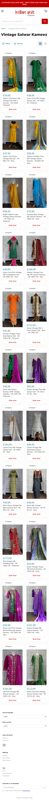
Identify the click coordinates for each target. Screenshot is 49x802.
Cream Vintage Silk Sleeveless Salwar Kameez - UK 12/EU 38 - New (36, 450)
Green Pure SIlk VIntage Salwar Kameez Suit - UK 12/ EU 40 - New (36, 693)
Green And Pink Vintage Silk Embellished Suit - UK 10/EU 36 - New (12, 274)
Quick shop (12, 109)
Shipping (5, 755)
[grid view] (40, 43)
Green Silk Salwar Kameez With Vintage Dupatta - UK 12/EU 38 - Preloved (12, 392)
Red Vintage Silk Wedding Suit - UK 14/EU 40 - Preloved (11, 563)
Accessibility (6, 776)
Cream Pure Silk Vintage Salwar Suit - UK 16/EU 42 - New (12, 449)
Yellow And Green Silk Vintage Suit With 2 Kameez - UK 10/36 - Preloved (11, 101)
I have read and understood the (17, 790)
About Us (5, 738)
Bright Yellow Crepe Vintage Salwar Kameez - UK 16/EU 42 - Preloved (12, 217)
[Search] (45, 21)
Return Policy (6, 758)
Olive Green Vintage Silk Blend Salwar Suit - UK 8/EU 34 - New (12, 507)
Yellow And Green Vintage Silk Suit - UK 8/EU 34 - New (11, 158)
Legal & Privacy (7, 773)
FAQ (4, 771)
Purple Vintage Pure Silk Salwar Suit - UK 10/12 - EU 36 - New (36, 391)
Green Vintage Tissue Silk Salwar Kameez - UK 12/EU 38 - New (36, 569)
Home (3, 29)
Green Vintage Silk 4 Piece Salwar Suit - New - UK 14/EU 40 (36, 330)
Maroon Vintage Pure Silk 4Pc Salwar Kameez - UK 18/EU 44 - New (36, 274)
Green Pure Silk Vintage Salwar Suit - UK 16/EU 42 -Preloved (36, 100)
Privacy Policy (26, 790)
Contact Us (6, 740)
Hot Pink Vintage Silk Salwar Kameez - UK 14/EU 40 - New (11, 693)
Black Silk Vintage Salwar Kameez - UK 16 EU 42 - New (36, 507)
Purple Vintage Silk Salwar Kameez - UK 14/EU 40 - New (35, 630)
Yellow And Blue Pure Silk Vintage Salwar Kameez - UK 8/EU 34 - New (36, 159)
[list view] (45, 43)
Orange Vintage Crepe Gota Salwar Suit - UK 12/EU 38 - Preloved (11, 336)
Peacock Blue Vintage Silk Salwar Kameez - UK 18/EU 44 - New (36, 216)
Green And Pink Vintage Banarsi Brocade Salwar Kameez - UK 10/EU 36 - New (12, 631)
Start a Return (6, 760)
